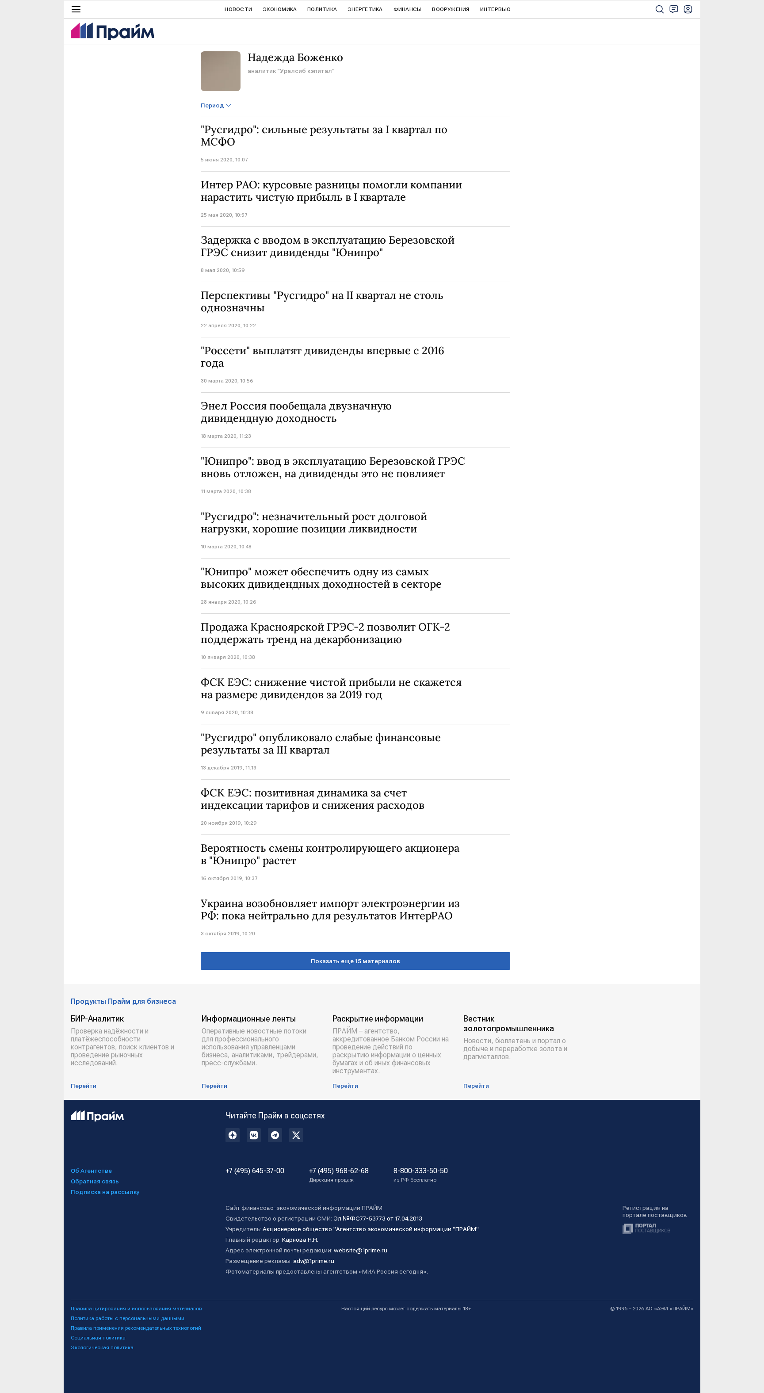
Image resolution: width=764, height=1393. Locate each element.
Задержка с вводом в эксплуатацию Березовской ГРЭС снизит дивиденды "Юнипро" (328, 246)
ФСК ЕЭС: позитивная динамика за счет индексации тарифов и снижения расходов (312, 799)
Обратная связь (95, 1181)
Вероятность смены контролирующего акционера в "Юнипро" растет (330, 854)
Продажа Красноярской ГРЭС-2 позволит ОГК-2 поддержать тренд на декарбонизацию (325, 633)
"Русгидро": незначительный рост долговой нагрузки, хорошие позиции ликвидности (314, 522)
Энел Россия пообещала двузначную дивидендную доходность (296, 412)
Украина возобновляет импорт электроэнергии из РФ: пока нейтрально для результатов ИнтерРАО (330, 909)
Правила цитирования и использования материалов (136, 1308)
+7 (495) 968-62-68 (339, 1175)
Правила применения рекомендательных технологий (136, 1328)
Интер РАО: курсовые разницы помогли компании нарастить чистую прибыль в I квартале (331, 191)
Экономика (280, 9)
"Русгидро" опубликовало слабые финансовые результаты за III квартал (321, 743)
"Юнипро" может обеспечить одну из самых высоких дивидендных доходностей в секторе (321, 578)
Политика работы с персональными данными (127, 1318)
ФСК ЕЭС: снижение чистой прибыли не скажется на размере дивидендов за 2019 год (331, 688)
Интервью (495, 9)
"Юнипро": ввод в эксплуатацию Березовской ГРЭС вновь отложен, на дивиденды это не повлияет (333, 467)
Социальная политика (98, 1338)
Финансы (407, 9)
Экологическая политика (102, 1347)
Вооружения (450, 9)
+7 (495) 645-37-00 (254, 1171)
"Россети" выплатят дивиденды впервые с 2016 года (322, 356)
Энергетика (365, 9)
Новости (238, 9)
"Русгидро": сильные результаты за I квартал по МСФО (324, 135)
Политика (322, 9)
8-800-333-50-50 (420, 1175)
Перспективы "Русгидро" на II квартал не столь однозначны (322, 301)
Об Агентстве (91, 1170)
